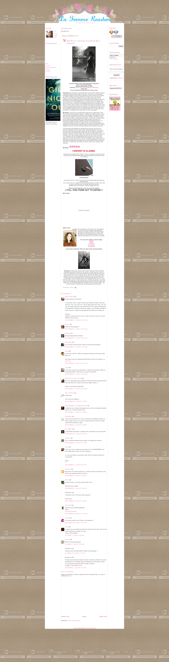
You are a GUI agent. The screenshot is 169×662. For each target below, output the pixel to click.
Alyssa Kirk (68, 505)
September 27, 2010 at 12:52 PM (76, 388)
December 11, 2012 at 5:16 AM (75, 567)
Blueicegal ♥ (68, 416)
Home (47, 63)
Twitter (91, 242)
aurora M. (67, 438)
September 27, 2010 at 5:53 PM (76, 433)
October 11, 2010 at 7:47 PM (75, 553)
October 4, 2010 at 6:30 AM (74, 544)
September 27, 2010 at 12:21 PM (76, 363)
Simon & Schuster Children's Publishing (87, 87)
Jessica (67, 518)
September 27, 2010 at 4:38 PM (76, 412)
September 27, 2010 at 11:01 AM (76, 338)
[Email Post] (75, 287)
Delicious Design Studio (89, 628)
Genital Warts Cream (76, 565)
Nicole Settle (68, 342)
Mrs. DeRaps (68, 429)
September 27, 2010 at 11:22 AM (76, 347)
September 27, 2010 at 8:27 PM (76, 465)
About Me (48, 65)
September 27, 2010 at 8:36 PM (76, 488)
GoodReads (91, 246)
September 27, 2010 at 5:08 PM (76, 425)
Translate (115, 58)
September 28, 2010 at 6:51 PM (76, 522)
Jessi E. (67, 324)
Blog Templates (77, 628)
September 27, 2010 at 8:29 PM (76, 475)
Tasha (66, 351)
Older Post (103, 616)
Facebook (91, 243)
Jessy (66, 526)
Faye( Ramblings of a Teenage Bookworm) (76, 405)
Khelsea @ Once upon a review (73, 378)
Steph (66, 367)
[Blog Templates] (114, 110)
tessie (66, 447)
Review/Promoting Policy (51, 67)
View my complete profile (56, 35)
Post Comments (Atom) (74, 620)
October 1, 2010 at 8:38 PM (74, 535)
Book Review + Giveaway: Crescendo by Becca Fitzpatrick (83, 42)
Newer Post (65, 616)
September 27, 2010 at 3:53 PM (76, 401)
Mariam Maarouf (69, 296)
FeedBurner (120, 78)
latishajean (68, 469)
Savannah (67, 333)
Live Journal (91, 245)
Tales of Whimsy (69, 393)
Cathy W (67, 539)
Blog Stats (48, 69)
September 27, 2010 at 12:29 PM (76, 374)
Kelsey (67, 479)
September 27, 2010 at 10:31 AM (76, 329)
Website (91, 241)
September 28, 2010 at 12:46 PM (76, 513)
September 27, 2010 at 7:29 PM (76, 442)
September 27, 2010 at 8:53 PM (76, 501)
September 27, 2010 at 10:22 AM (76, 320)
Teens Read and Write (70, 511)
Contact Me (48, 71)
